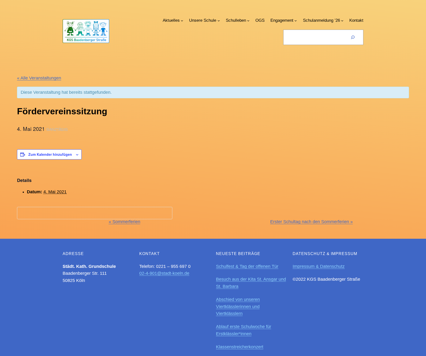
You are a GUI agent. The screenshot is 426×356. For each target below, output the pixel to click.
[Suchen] (352, 37)
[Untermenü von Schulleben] (248, 20)
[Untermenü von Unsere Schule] (218, 20)
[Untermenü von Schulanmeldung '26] (342, 20)
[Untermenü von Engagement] (295, 20)
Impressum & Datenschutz (319, 266)
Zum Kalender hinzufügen (50, 154)
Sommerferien (124, 221)
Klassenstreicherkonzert (239, 346)
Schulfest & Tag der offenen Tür (247, 266)
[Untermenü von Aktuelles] (182, 20)
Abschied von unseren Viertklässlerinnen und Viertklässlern (238, 306)
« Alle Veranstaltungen (39, 78)
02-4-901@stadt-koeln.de (164, 273)
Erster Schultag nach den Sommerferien (311, 221)
